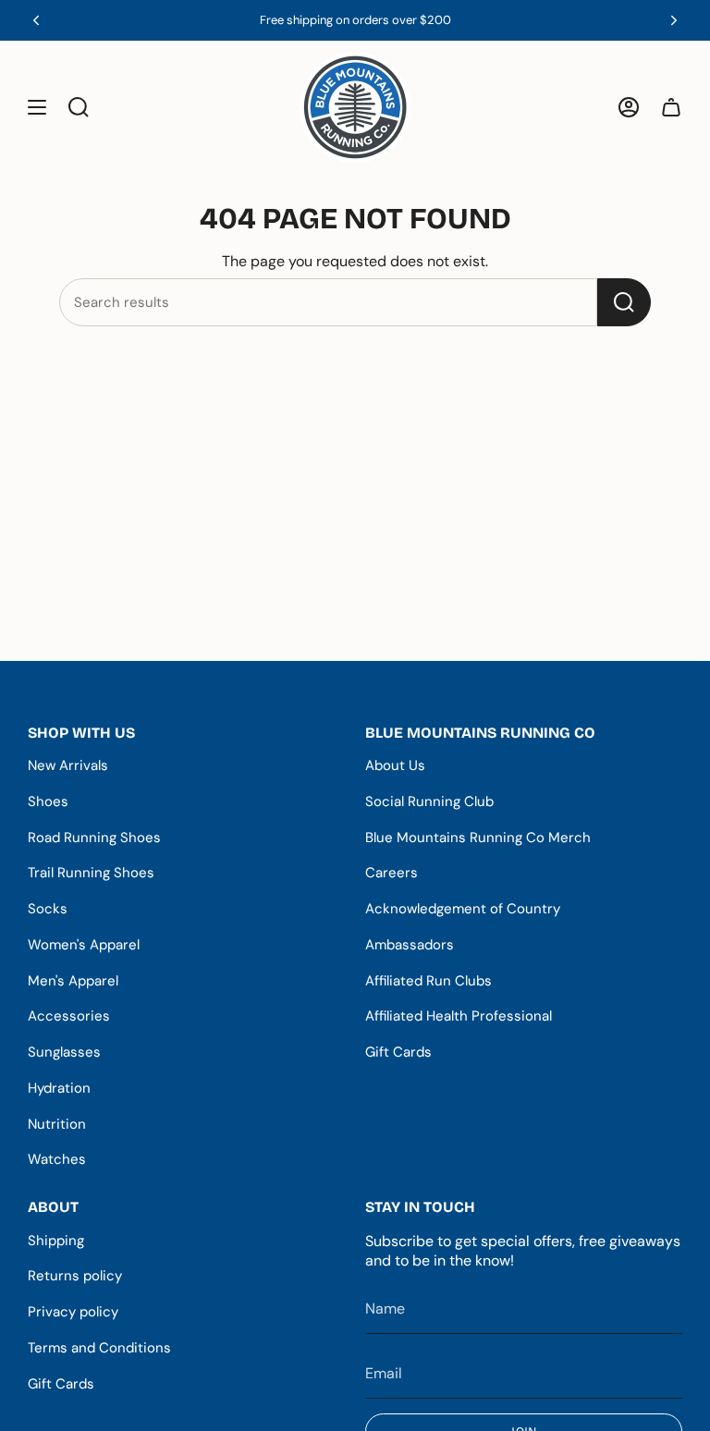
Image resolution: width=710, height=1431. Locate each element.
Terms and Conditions (99, 1348)
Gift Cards (398, 1052)
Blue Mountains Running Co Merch (478, 837)
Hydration (59, 1088)
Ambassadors (409, 945)
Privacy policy (73, 1312)
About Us (395, 765)
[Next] (674, 20)
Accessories (69, 1016)
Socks (47, 908)
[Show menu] (36, 107)
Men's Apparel (73, 981)
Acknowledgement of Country (462, 908)
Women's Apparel (84, 945)
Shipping (56, 1240)
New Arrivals (68, 765)
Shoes (48, 801)
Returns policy (75, 1275)
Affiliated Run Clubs (428, 981)
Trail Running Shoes (91, 872)
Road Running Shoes (94, 837)
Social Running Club (429, 801)
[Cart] (671, 107)
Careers (391, 872)
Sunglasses (64, 1052)
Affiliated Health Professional (458, 1016)
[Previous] (36, 20)
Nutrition (57, 1124)
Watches (57, 1159)
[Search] (624, 302)
